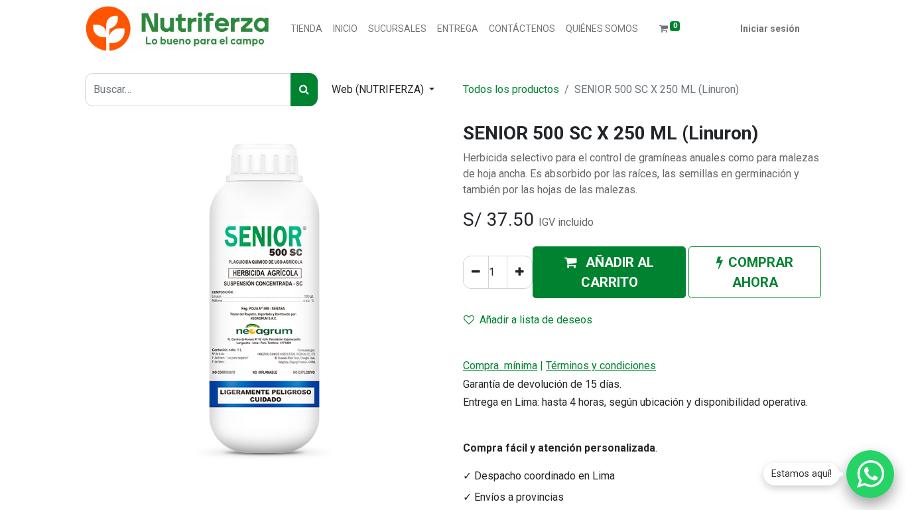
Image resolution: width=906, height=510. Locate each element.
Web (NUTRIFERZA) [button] (379, 89)
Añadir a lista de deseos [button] (536, 319)
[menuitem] (306, 29)
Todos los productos (511, 89)
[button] (609, 272)
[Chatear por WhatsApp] (870, 474)
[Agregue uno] (520, 272)
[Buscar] (304, 89)
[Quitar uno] (476, 272)
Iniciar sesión (770, 28)
